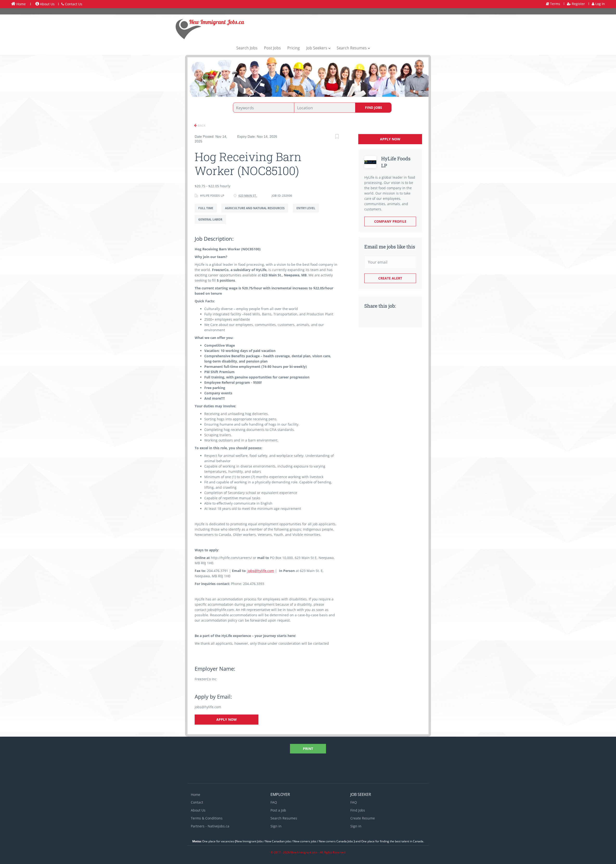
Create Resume (362, 818)
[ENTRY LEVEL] (307, 212)
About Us (47, 4)
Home (20, 4)
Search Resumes (283, 818)
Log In (599, 3)
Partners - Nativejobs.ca (210, 826)
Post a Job (278, 810)
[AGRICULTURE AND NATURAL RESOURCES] (257, 212)
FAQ (273, 802)
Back (201, 125)
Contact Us (73, 4)
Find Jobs (373, 107)
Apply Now (226, 719)
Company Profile (390, 221)
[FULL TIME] (208, 212)
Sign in (276, 826)
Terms (554, 3)
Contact (197, 802)
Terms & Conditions (207, 818)
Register (578, 3)
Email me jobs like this (389, 246)
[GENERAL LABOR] (212, 223)
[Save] (336, 137)
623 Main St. (247, 196)
